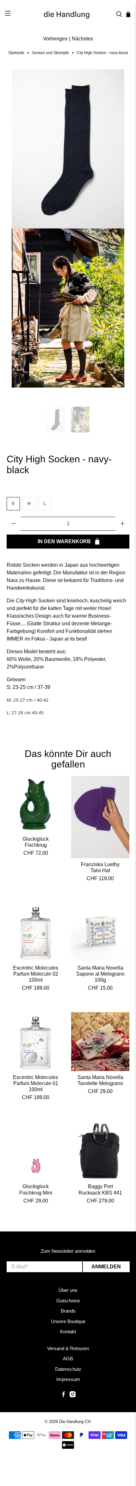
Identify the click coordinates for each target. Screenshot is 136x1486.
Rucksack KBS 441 (100, 1192)
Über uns (68, 1290)
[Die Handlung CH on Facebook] (63, 1395)
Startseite (16, 53)
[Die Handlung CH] (68, 14)
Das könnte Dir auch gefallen (68, 759)
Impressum (68, 1379)
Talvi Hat (100, 870)
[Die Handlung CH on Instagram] (73, 1395)
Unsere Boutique (68, 1321)
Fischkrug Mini (35, 1192)
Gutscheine (68, 1300)
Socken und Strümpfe (50, 53)
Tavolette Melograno (100, 1083)
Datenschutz (68, 1369)
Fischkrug (36, 845)
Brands (68, 1311)
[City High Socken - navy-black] (68, 148)
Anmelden (106, 1266)
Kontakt (68, 1331)
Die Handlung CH (74, 1421)
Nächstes (82, 38)
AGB (68, 1358)
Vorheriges (55, 38)
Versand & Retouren (68, 1348)
